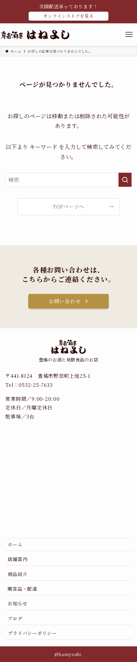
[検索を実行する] (125, 180)
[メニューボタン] (129, 35)
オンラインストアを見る (68, 16)
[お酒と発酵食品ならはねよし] (34, 35)
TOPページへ (68, 206)
